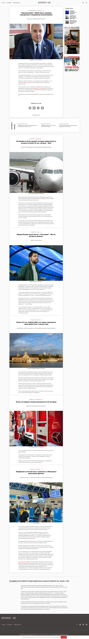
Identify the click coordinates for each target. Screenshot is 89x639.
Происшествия (38, 138)
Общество (40, 10)
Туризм (38, 319)
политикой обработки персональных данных (43, 637)
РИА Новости (32, 538)
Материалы (9, 2)
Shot (38, 200)
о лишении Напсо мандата (38, 88)
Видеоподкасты (16, 2)
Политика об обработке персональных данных (59, 634)
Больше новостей (36, 115)
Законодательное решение (23, 561)
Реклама (3, 2)
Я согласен (63, 637)
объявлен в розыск (28, 82)
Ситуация (38, 469)
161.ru (48, 72)
